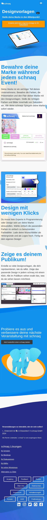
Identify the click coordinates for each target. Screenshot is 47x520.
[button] (41, 3)
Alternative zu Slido (8, 472)
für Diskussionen (7, 459)
